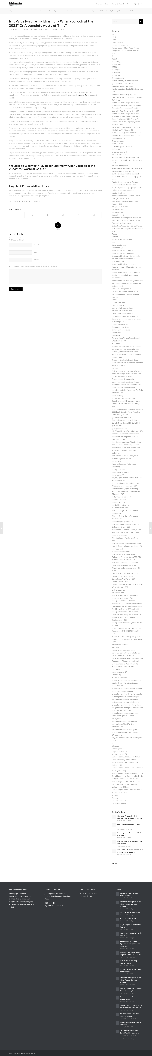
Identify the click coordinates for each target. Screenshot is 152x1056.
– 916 (114, 37)
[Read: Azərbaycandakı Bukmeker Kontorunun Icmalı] (117, 1015)
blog (114, 242)
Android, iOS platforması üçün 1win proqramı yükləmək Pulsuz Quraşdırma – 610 (127, 160)
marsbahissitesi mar (120, 508)
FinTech (115, 368)
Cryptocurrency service (121, 330)
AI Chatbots (116, 149)
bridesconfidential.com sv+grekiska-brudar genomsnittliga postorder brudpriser (126, 275)
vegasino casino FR (119, 754)
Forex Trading (117, 395)
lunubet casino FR (119, 499)
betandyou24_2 (118, 215)
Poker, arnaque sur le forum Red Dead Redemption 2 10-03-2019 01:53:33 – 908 (127, 631)
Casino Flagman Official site (130, 912)
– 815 (114, 34)
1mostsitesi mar (118, 78)
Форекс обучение (119, 803)
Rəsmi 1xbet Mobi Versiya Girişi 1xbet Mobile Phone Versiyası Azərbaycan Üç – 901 (127, 639)
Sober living (116, 675)
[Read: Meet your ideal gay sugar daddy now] (114, 825)
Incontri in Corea (82, 95)
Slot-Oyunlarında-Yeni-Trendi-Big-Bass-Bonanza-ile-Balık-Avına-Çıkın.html (125, 666)
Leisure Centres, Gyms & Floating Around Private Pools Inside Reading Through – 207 (126, 491)
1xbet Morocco (118, 141)
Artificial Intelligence (120, 166)
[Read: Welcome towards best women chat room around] (114, 842)
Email (36, 252)
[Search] (127, 4)
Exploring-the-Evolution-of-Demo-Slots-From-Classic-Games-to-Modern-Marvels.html (127, 354)
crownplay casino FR (120, 324)
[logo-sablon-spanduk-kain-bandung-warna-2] (16, 4)
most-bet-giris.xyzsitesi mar (123, 521)
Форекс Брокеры (119, 801)
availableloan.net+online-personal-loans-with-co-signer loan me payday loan (126, 176)
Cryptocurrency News (120, 327)
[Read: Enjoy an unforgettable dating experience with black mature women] (114, 817)
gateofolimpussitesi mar (121, 417)
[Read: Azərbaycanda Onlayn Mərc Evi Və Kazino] (117, 1023)
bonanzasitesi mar (119, 245)
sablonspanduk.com (17, 896)
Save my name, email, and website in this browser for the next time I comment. (34, 266)
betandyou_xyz (118, 209)
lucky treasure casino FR (121, 497)
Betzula (115, 237)
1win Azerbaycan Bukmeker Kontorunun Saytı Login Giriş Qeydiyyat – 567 (127, 89)
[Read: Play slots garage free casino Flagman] (117, 925)
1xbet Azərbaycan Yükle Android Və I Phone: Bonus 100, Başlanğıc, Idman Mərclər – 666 (126, 122)
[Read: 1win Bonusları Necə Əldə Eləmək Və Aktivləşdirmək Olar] (117, 1031)
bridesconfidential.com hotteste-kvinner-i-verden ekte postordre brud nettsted (126, 267)
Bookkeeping (117, 248)
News (114, 571)
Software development (121, 677)
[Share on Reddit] (94, 215)
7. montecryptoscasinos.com (123, 146)
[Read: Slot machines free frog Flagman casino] (117, 961)
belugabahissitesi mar (120, 207)
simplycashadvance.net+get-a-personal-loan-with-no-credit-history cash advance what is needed (126, 653)
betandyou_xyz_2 (118, 212)
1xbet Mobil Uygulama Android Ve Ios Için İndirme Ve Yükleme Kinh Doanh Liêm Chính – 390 (126, 135)
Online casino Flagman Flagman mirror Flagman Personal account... (131, 904)
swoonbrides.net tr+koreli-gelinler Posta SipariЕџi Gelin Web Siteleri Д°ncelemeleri (125, 732)
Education (116, 343)
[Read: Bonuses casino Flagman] (117, 919)
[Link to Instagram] (135, 3)
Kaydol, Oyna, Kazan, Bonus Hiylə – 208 (127, 478)
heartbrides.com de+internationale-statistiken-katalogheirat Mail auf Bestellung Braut (126, 436)
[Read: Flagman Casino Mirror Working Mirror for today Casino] (117, 989)
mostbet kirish (117, 549)
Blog (10, 11)
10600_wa (116, 70)
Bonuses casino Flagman (128, 918)
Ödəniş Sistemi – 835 (120, 582)
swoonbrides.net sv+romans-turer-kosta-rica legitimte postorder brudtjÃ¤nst (125, 716)
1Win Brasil (116, 100)
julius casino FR (118, 475)
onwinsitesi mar (118, 592)
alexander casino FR (119, 152)
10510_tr (115, 67)
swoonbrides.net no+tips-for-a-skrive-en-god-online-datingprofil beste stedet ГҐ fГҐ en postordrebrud (127, 708)
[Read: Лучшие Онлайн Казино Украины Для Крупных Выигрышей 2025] (117, 894)
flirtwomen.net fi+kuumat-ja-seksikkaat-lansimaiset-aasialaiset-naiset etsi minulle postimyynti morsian (127, 382)
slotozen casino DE (119, 672)
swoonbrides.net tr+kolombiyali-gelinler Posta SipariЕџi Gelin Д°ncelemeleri (124, 724)
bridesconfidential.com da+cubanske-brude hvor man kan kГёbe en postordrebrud (126, 259)
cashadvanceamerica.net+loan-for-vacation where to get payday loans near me (125, 294)
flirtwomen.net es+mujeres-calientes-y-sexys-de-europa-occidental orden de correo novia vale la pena (127, 374)
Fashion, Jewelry (118, 365)
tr (112, 743)
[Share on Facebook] (17, 215)
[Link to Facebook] (138, 3)
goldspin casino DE (119, 428)
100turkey (116, 61)
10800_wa (116, 72)
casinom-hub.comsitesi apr (122, 308)
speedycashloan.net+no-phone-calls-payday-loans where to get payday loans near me (126, 683)
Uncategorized (117, 749)
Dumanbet (116, 335)
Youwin (115, 795)
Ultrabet (115, 746)
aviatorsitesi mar (118, 193)
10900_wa (116, 75)
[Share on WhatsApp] (63, 215)
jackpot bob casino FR (120, 472)
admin (38, 202)
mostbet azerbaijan (119, 535)
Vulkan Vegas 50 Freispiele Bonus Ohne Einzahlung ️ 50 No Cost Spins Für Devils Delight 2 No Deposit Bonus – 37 (127, 776)
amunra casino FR (119, 155)
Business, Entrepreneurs (121, 289)
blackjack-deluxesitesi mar (122, 239)
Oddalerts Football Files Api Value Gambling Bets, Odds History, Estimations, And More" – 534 (125, 576)
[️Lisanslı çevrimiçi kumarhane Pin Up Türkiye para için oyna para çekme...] (1, 528)
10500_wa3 (116, 64)
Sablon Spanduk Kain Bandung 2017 (26, 1053)
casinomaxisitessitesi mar (122, 311)
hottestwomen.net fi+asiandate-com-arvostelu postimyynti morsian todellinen (126, 450)
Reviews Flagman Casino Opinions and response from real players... (130, 943)
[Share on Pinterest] (78, 215)
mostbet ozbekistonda (121, 551)
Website (36, 259)
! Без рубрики (117, 42)
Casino (114, 300)
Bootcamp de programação (122, 250)
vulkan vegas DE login (120, 787)
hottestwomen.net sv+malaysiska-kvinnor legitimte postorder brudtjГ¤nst (125, 458)
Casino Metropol (118, 302)
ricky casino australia (120, 645)
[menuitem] (98, 4)
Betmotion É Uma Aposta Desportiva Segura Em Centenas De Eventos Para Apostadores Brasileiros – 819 (126, 220)
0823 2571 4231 (50, 903)
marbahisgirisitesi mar (121, 505)
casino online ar (118, 305)
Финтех (115, 798)
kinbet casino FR (118, 480)
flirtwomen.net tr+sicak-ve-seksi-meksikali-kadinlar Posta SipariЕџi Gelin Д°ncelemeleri (127, 390)
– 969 (114, 40)
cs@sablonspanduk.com (53, 906)
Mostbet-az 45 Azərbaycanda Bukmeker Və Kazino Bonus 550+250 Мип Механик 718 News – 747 (126, 557)
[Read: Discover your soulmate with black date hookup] (114, 834)
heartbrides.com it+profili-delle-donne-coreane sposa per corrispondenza (36, 29)
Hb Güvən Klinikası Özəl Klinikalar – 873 (127, 431)
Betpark (115, 234)
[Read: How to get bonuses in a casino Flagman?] (117, 934)
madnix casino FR (118, 502)
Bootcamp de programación (123, 253)
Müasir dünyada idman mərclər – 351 (126, 568)
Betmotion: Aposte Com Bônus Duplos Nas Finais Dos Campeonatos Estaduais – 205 (127, 229)
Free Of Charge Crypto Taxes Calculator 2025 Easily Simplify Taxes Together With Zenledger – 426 (127, 412)
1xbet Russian (117, 144)
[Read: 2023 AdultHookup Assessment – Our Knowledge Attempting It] (114, 851)
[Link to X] (141, 3)
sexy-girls (116, 647)
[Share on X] (32, 215)
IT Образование (118, 469)
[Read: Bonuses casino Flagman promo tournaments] (117, 970)
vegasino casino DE (119, 751)
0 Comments (26, 202)
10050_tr (115, 59)
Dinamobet (116, 332)
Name (36, 245)
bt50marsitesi (117, 286)
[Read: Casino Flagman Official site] (117, 913)
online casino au (118, 590)
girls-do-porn (117, 425)
